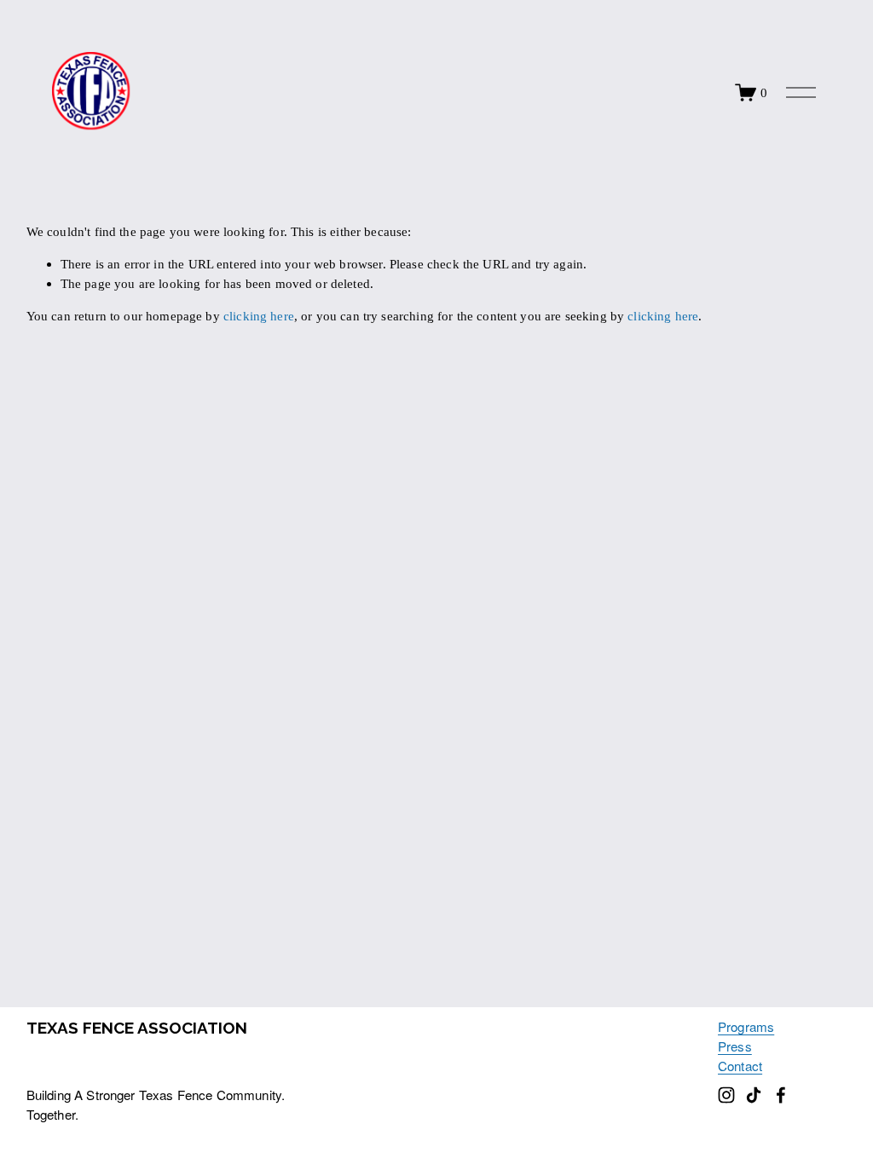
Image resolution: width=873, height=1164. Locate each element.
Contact (740, 1065)
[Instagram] (726, 1094)
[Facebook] (780, 1094)
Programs (746, 1026)
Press (735, 1046)
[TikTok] (753, 1094)
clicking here (258, 315)
